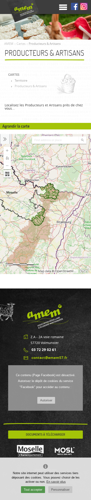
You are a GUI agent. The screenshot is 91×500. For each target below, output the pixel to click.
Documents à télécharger (45, 434)
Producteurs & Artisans (31, 86)
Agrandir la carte (16, 126)
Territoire (21, 81)
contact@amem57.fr (49, 357)
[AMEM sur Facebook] (74, 6)
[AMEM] (22, 11)
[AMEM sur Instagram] (84, 6)
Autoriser (46, 400)
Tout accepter (33, 489)
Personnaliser (60, 489)
